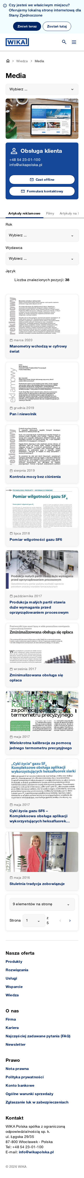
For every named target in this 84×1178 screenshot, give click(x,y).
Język (10, 271)
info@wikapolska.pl (25, 165)
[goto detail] (42, 326)
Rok (9, 224)
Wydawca (14, 248)
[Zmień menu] (74, 42)
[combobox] (42, 235)
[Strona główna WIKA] (17, 42)
